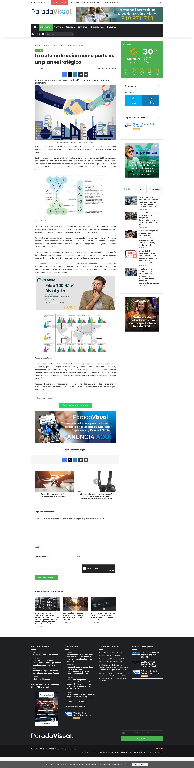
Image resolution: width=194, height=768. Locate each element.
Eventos (83, 27)
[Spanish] (157, 748)
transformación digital (75, 450)
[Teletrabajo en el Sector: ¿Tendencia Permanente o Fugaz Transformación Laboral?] (75, 604)
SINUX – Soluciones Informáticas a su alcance (150, 655)
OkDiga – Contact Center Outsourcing (144, 125)
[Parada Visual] (52, 12)
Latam (58, 27)
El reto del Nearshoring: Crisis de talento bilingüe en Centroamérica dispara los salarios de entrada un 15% (148, 219)
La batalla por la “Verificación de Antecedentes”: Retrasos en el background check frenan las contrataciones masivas (149, 276)
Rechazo (144, 764)
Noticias (46, 27)
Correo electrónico (42, 557)
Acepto (136, 764)
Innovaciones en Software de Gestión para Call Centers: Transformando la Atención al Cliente (103, 616)
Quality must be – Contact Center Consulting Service (149, 664)
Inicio (38, 45)
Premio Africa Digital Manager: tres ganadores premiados (113, 678)
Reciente (139, 189)
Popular (127, 189)
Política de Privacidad (128, 752)
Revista (102, 752)
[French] (162, 748)
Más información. (126, 764)
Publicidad (158, 752)
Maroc (70, 27)
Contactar (150, 752)
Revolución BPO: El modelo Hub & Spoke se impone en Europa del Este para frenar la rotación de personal (148, 202)
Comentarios (154, 189)
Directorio (94, 752)
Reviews (112, 27)
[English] (159, 748)
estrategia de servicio (102, 375)
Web (78, 557)
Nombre (38, 547)
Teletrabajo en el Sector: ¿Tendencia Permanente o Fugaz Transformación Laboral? (74, 616)
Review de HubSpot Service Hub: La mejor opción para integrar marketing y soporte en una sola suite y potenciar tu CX (148, 257)
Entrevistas (98, 27)
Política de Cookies (112, 752)
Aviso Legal (141, 752)
